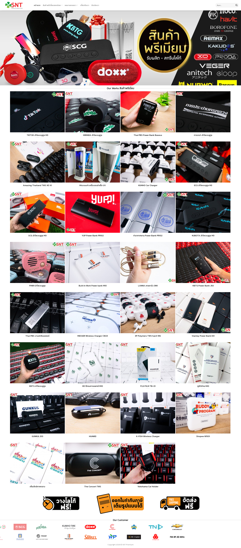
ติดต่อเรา (95, 5)
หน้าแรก (37, 5)
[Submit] (236, 5)
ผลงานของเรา (70, 5)
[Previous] (8, 532)
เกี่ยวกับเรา (84, 5)
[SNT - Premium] (16, 5)
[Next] (233, 532)
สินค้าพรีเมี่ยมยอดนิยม (52, 5)
